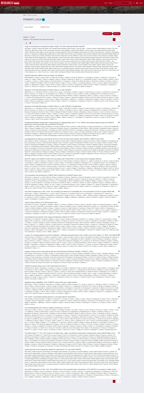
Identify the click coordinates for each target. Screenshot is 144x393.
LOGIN (140, 3)
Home (105, 3)
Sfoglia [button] (110, 3)
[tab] (26, 43)
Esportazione (107, 33)
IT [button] (133, 3)
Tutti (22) (116, 33)
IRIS (24, 15)
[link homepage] (11, 3)
